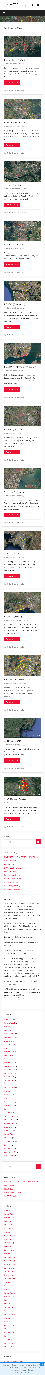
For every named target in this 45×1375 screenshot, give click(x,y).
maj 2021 (7, 1098)
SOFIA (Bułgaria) (10, 872)
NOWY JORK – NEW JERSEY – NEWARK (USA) (22, 857)
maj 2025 (7, 1048)
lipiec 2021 (8, 1095)
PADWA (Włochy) (13, 429)
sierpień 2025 (9, 1041)
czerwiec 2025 (9, 1044)
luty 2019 (7, 1145)
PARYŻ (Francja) (10, 861)
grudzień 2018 (9, 1152)
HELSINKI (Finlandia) (15, 59)
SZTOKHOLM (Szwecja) (13, 879)
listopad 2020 (9, 1120)
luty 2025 (7, 1055)
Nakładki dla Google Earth (16, 90)
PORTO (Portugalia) (14, 304)
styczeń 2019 (9, 1148)
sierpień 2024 (9, 1062)
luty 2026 (7, 1030)
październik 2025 (10, 1037)
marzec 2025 (9, 1052)
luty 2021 (7, 1109)
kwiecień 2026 (9, 1023)
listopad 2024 (9, 1059)
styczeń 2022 (9, 1077)
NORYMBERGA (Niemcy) (17, 122)
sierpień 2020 (9, 1127)
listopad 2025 (9, 1034)
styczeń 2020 (9, 1141)
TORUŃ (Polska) (13, 184)
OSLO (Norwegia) (11, 882)
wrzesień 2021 (9, 1088)
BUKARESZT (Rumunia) (13, 868)
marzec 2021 (9, 1105)
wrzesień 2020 (9, 1123)
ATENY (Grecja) (12, 553)
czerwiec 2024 (9, 1066)
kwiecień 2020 (9, 1134)
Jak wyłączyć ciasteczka (22, 1373)
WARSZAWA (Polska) (15, 799)
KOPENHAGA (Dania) (12, 875)
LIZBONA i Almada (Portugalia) (20, 366)
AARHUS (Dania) (13, 740)
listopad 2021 (9, 1084)
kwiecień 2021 (9, 1102)
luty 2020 (7, 1138)
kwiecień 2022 (9, 1073)
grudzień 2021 (9, 1080)
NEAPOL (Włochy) (13, 616)
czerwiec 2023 (9, 1070)
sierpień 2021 (9, 1091)
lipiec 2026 (8, 1019)
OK (42, 1365)
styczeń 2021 (9, 1113)
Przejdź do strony (12, 83)
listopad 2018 (9, 1156)
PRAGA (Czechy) (10, 864)
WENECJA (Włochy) (14, 491)
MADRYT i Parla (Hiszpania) (18, 679)
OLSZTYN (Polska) (14, 244)
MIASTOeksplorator (22, 4)
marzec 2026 (9, 1027)
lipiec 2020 (8, 1131)
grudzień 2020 (9, 1116)
